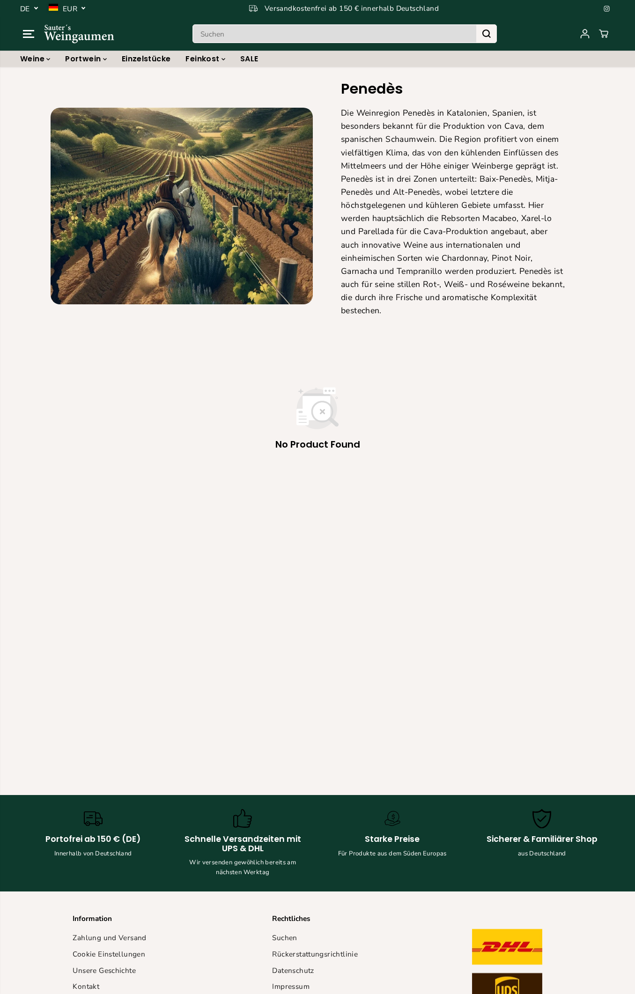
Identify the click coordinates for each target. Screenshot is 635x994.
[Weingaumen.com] (79, 34)
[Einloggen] (584, 33)
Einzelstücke (146, 58)
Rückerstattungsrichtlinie (315, 954)
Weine (33, 58)
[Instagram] (607, 8)
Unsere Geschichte (104, 970)
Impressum (290, 986)
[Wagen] (603, 33)
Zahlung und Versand (109, 937)
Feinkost (203, 58)
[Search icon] (486, 33)
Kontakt (86, 986)
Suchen (284, 937)
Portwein (84, 58)
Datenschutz (293, 970)
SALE (249, 58)
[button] (28, 33)
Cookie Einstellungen (109, 954)
